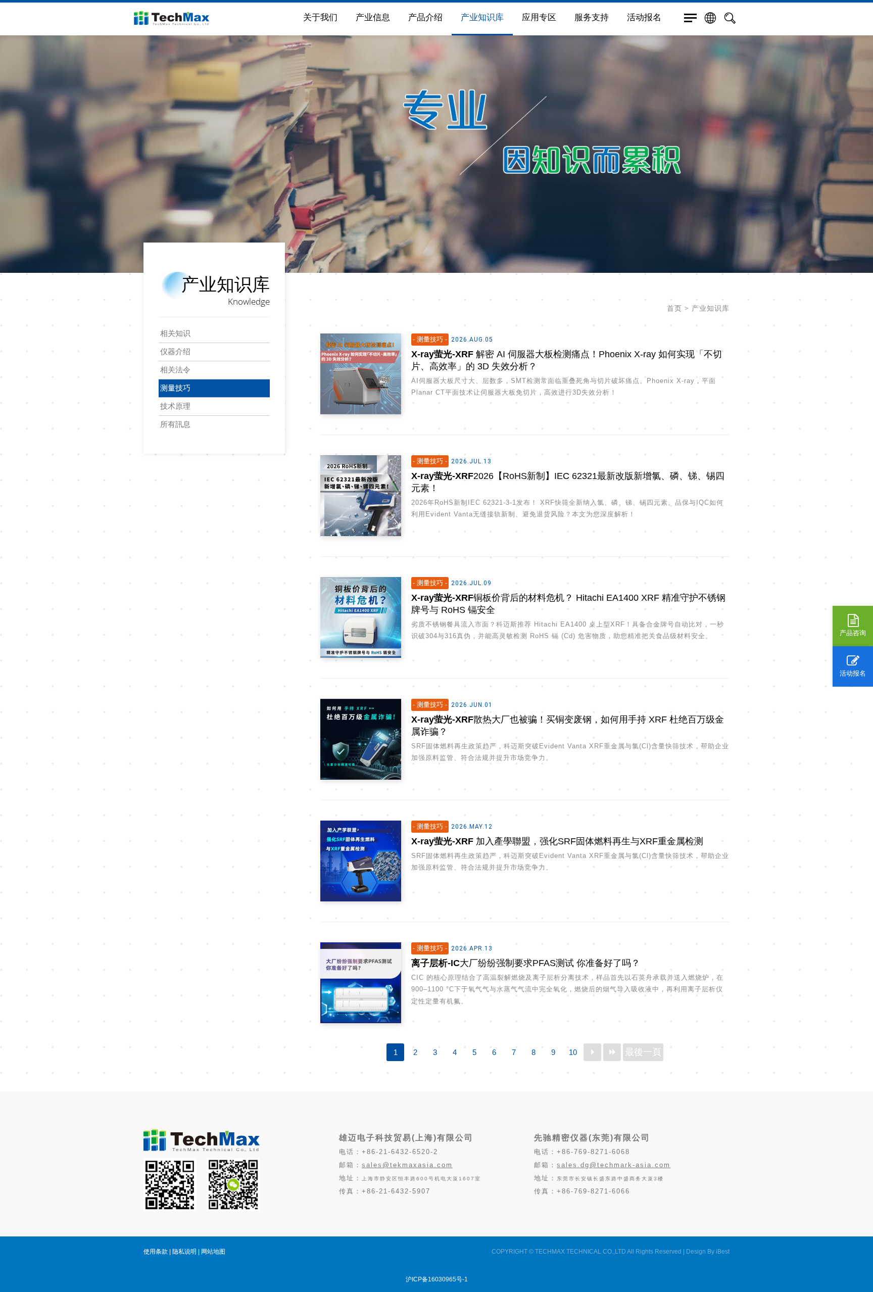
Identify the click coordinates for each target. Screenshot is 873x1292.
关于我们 (320, 17)
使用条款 (155, 1251)
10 (573, 1052)
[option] (436, 136)
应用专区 (539, 17)
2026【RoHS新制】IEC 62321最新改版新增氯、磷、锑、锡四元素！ (567, 482)
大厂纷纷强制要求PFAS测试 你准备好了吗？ (525, 963)
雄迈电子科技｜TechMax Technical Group (213, 18)
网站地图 (213, 1251)
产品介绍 (425, 17)
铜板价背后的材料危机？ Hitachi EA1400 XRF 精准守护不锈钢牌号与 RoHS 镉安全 (568, 604)
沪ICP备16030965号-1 (437, 1279)
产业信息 (373, 17)
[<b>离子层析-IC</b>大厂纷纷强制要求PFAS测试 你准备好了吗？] (360, 982)
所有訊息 (175, 424)
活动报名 (853, 673)
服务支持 (591, 17)
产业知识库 (482, 17)
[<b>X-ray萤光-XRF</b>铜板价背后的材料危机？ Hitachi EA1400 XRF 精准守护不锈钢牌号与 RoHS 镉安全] (360, 617)
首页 (674, 308)
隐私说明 (184, 1251)
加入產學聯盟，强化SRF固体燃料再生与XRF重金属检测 (557, 841)
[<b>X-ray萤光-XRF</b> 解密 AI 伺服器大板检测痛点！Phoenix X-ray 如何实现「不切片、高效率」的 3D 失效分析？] (360, 373)
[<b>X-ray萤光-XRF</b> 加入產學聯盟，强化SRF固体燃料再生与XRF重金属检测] (360, 861)
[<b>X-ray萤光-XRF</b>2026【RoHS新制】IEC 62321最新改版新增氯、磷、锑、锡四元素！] (360, 495)
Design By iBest (708, 1251)
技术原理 (175, 406)
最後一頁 (643, 1052)
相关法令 (175, 369)
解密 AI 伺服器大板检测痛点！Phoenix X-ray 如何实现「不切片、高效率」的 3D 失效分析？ (566, 360)
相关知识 (175, 333)
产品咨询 (853, 633)
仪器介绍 (175, 351)
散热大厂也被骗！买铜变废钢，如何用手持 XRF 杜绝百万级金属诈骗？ (567, 725)
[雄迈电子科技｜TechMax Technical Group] (201, 1148)
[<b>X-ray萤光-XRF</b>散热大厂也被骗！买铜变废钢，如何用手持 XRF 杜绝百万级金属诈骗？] (360, 739)
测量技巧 (175, 388)
